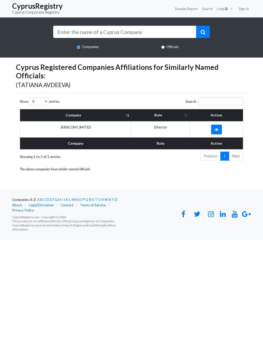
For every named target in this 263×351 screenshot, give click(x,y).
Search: (191, 101)
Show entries (40, 101)
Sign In (244, 9)
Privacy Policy (23, 210)
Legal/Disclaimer (41, 205)
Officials (172, 47)
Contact (67, 205)
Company (73, 115)
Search (207, 9)
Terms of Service (93, 205)
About (17, 205)
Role (158, 115)
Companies (90, 47)
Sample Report (186, 9)
